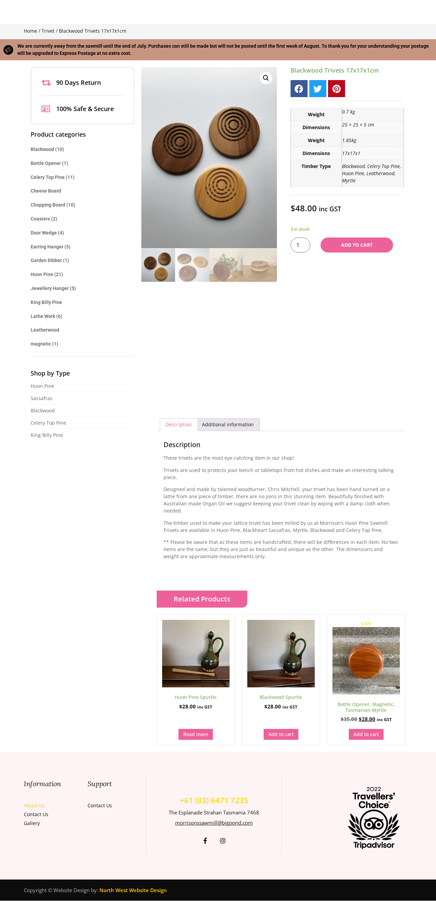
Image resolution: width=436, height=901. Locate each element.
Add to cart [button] (281, 734)
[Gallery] (50, 822)
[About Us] (50, 804)
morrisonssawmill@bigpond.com (214, 822)
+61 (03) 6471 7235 (214, 800)
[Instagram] (223, 841)
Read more (195, 734)
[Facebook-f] (205, 841)
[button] (266, 78)
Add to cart (357, 245)
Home (30, 31)
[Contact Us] (50, 813)
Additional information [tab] (228, 424)
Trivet (48, 31)
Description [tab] (179, 424)
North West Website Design (133, 890)
